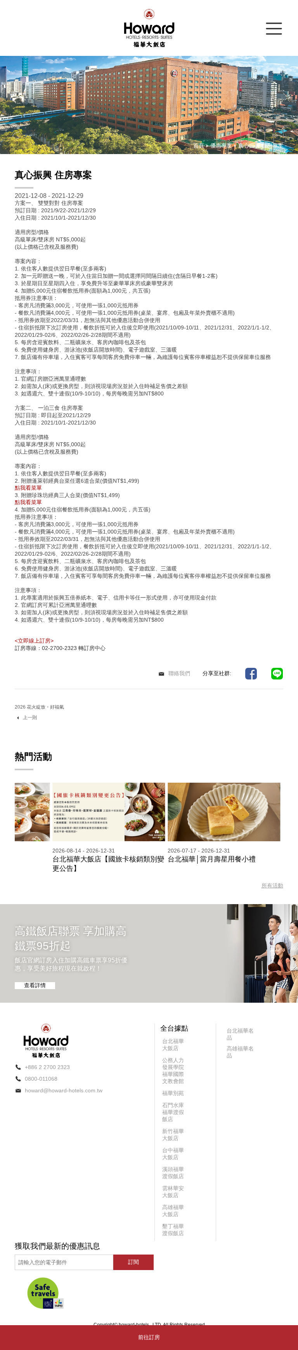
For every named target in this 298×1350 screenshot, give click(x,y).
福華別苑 (173, 1093)
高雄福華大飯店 (173, 1210)
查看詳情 (35, 985)
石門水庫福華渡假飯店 (173, 1112)
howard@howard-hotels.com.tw (63, 1090)
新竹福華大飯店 (173, 1134)
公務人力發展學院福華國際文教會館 (173, 1070)
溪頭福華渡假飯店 (173, 1172)
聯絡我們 (179, 673)
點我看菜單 (28, 488)
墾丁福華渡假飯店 (173, 1229)
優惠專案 (221, 145)
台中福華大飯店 (173, 1153)
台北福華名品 (240, 1034)
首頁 (198, 145)
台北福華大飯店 (173, 1044)
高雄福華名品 (240, 1052)
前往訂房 (149, 1337)
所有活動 (272, 885)
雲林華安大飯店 (173, 1191)
